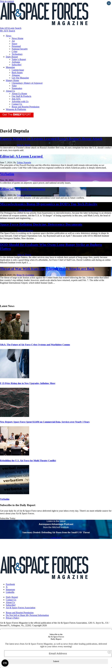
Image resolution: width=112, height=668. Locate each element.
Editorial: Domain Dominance (22, 189)
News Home (17, 38)
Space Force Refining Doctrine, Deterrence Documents (41, 224)
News (8, 35)
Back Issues (17, 72)
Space (14, 43)
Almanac (16, 75)
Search (18, 28)
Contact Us (17, 104)
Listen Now (56, 537)
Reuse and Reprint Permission (25, 106)
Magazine (10, 67)
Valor (14, 85)
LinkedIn (10, 592)
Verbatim (7, 174)
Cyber (14, 51)
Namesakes (17, 88)
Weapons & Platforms (16, 109)
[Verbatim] (14, 493)
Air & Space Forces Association (20, 607)
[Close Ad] (109, 651)
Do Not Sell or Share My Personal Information (27, 615)
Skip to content (7, 1)
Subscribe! (16, 64)
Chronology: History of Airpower (27, 83)
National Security (20, 49)
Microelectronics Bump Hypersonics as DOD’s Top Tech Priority (48, 204)
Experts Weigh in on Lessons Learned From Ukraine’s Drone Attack (51, 139)
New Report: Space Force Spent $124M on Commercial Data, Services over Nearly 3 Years (45, 422)
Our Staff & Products (21, 96)
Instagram (10, 589)
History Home (12, 80)
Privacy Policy (12, 618)
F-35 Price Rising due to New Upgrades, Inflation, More (27, 383)
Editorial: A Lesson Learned (21, 156)
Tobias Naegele (24, 162)
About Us (10, 91)
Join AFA (4, 28)
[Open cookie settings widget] (4, 663)
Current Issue (18, 70)
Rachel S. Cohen (25, 230)
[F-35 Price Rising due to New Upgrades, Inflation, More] (14, 377)
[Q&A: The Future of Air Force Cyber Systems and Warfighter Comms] (14, 339)
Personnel (16, 46)
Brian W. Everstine (25, 275)
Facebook (10, 584)
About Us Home (19, 93)
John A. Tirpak (23, 145)
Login (11, 28)
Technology (17, 54)
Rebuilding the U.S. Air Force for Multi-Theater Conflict (28, 460)
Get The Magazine (20, 78)
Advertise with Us (20, 101)
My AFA (4, 31)
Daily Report (12, 56)
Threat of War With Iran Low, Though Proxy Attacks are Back (47, 269)
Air (13, 41)
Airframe (16, 62)
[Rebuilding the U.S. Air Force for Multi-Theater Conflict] (14, 454)
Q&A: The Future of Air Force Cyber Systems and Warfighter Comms (35, 344)
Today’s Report (19, 59)
